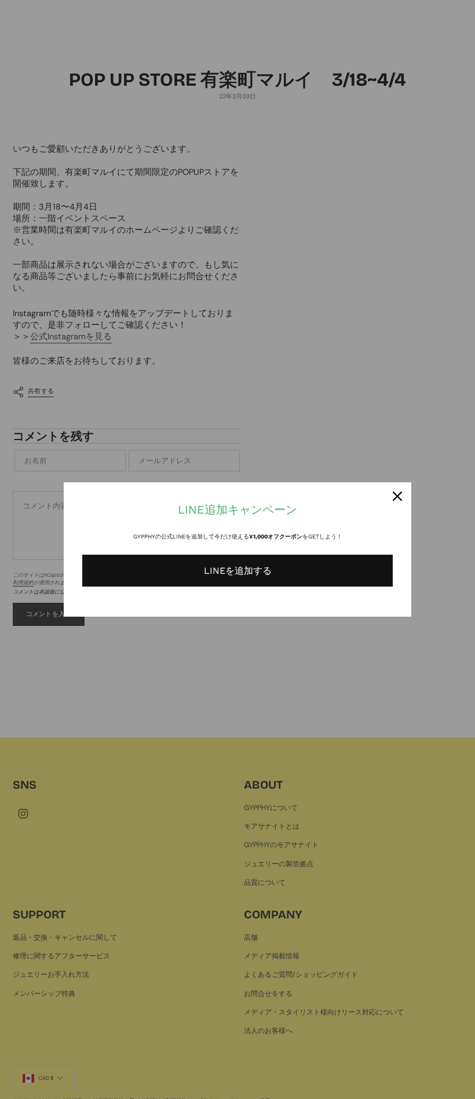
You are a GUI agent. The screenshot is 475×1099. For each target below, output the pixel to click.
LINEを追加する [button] (238, 570)
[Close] (397, 496)
